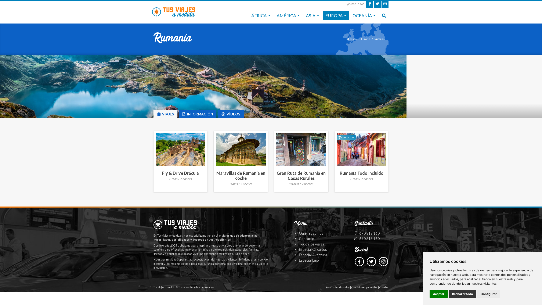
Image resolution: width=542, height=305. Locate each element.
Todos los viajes (311, 244)
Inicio (353, 39)
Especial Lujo (309, 260)
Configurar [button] (489, 294)
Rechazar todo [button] (462, 294)
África (259, 15)
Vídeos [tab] (233, 114)
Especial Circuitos (313, 249)
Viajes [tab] (167, 114)
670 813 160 (357, 4)
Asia (310, 15)
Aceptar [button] (438, 294)
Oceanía (362, 15)
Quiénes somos (311, 233)
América (286, 15)
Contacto (306, 238)
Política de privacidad (338, 287)
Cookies (384, 287)
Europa (334, 15)
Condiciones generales (364, 287)
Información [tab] (199, 114)
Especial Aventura (313, 255)
